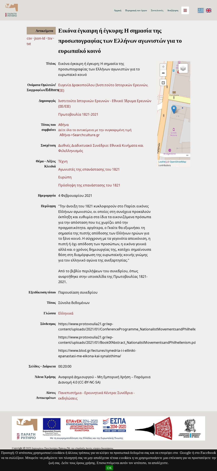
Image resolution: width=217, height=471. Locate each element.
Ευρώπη (65, 177)
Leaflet (162, 161)
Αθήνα (63, 124)
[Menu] (185, 10)
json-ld (39, 38)
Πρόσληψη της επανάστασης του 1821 (89, 185)
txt (29, 43)
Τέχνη (63, 161)
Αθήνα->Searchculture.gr (80, 135)
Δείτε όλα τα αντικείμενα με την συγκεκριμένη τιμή (95, 130)
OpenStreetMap (178, 161)
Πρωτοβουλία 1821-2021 (78, 114)
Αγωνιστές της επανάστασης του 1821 (89, 169)
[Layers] (183, 68)
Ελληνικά (65, 313)
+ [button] (163, 66)
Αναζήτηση (172, 10)
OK (109, 468)
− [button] (163, 73)
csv (29, 38)
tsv (50, 38)
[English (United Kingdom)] (208, 10)
